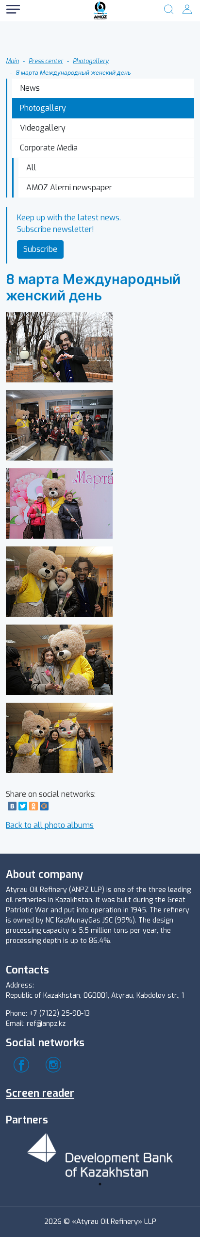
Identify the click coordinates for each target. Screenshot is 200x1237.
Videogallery (43, 128)
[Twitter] (22, 806)
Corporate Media (49, 148)
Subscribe (40, 249)
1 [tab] (100, 1184)
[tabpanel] (100, 1153)
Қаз (43, 48)
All (31, 168)
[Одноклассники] (33, 806)
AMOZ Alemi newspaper (69, 187)
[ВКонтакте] (12, 806)
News (30, 88)
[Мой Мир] (44, 806)
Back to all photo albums (50, 825)
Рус (43, 29)
